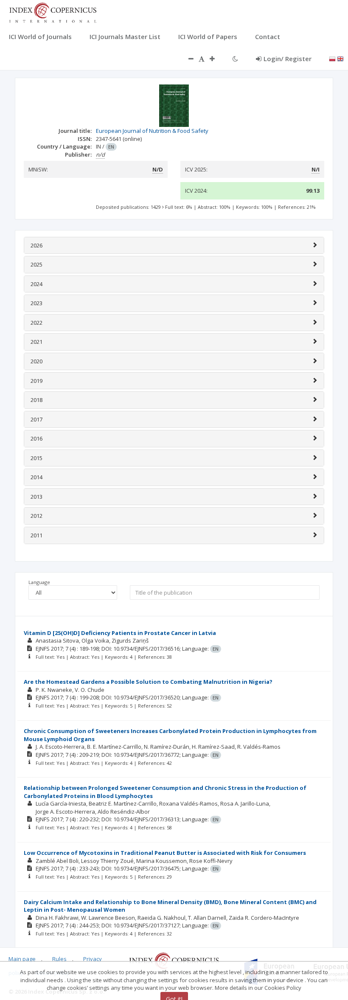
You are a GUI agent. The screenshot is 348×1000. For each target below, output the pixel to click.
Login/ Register (288, 58)
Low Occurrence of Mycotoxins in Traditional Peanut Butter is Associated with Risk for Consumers (165, 853)
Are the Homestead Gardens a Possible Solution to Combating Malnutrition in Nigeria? (148, 681)
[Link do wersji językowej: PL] (332, 58)
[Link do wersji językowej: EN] (340, 58)
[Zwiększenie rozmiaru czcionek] (216, 59)
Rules (59, 959)
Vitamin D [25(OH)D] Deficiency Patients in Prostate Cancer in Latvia (120, 633)
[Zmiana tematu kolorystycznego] (235, 59)
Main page (22, 959)
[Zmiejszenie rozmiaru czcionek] (187, 59)
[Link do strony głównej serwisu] (52, 12)
